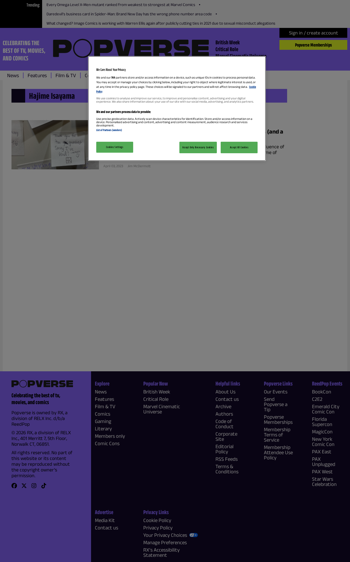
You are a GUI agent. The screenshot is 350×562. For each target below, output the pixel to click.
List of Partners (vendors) (109, 130)
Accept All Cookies (239, 147)
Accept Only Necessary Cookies (198, 147)
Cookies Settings (114, 147)
